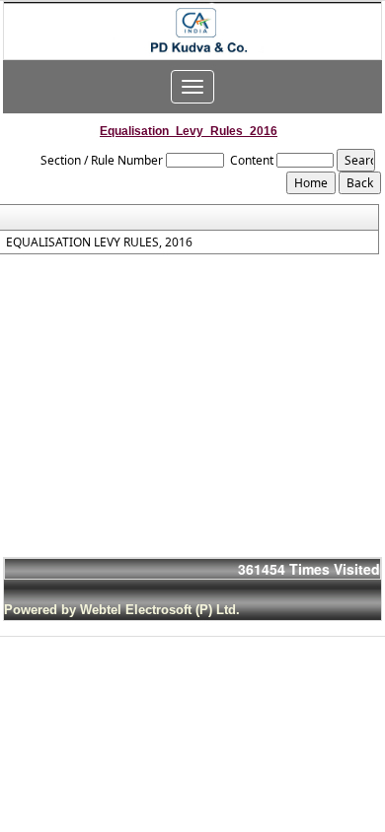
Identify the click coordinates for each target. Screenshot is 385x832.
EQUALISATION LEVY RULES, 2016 (99, 242)
